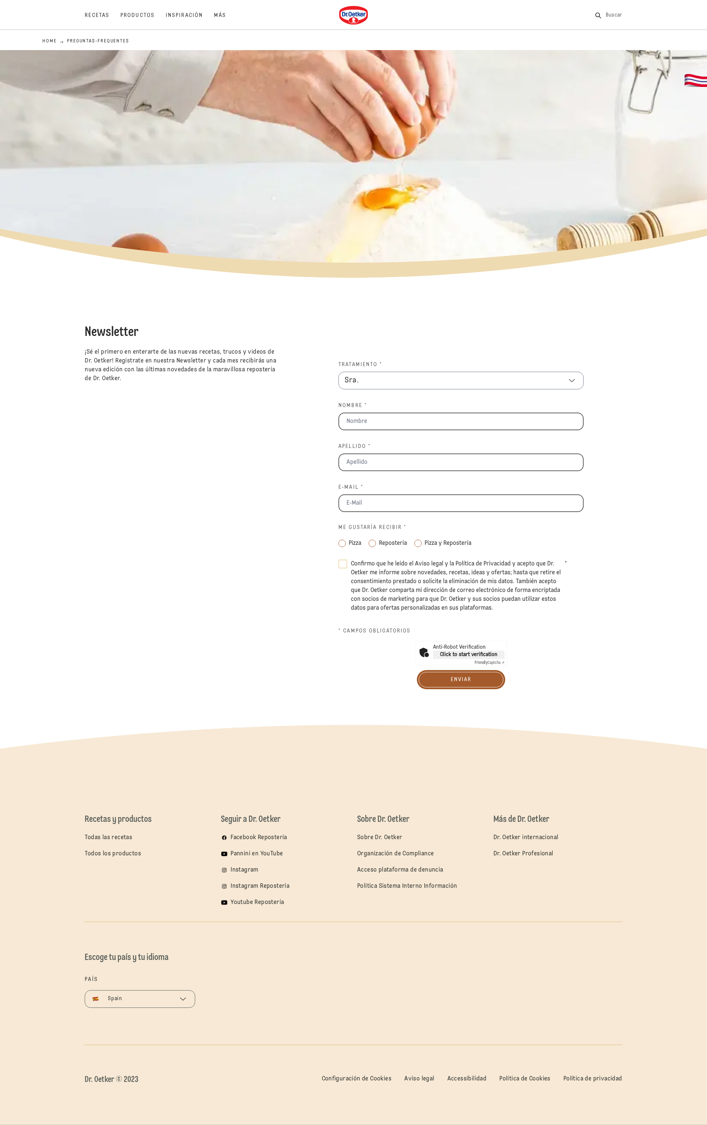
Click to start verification (468, 654)
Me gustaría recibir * (372, 527)
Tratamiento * (360, 364)
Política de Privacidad (483, 564)
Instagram (244, 870)
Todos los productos (113, 854)
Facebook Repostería (259, 838)
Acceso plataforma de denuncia (400, 870)
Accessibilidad (467, 1079)
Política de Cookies (525, 1079)
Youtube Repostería (257, 902)
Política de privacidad (592, 1079)
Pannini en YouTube (257, 854)
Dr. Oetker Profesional (523, 854)
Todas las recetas (108, 838)
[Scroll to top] (661, 1099)
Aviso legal (429, 564)
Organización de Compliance (395, 854)
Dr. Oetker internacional (526, 838)
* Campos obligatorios (374, 631)
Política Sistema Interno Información (407, 886)
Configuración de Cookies (357, 1079)
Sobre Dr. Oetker (379, 838)
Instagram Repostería (260, 886)
